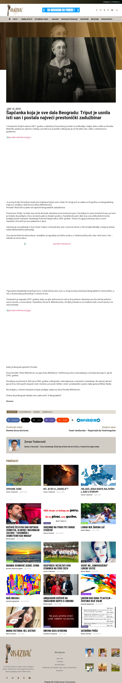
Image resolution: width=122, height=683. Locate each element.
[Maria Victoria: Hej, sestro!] (23, 617)
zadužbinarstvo (47, 412)
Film (45, 485)
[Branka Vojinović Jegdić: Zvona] (23, 552)
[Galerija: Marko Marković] (115, 667)
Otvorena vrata (11, 594)
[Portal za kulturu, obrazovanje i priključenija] (15, 10)
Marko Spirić (10, 539)
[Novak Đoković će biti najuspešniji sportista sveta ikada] (89, 652)
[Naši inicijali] (23, 584)
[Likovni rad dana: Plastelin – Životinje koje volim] (98, 584)
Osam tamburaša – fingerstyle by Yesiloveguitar (92, 430)
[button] (117, 10)
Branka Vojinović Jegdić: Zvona (22, 565)
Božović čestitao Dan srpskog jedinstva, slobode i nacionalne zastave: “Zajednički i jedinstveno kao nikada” (23, 531)
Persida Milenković (25, 412)
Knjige (83, 561)
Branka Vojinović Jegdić (14, 568)
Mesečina (84, 523)
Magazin (9, 485)
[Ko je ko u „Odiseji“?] (60, 475)
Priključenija (10, 523)
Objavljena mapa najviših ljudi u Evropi (97, 490)
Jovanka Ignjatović (12, 601)
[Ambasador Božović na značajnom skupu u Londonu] (60, 584)
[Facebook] (96, 10)
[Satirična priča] (98, 617)
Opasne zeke (14, 489)
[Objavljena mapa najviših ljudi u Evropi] (98, 475)
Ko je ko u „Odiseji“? (55, 489)
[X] (108, 10)
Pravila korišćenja (70, 682)
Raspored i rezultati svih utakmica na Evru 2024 (57, 567)
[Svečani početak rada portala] (102, 667)
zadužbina (36, 412)
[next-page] (11, 499)
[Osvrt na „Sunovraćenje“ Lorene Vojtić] (98, 552)
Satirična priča (89, 630)
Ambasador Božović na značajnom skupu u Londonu (58, 599)
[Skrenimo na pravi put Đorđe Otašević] (60, 513)
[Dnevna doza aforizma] (60, 617)
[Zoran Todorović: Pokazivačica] (115, 652)
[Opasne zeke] (23, 475)
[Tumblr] (104, 10)
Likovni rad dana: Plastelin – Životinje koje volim (96, 599)
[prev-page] (7, 499)
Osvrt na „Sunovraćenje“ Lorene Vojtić (94, 567)
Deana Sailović (48, 533)
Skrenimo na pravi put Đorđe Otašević (59, 528)
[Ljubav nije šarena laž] (98, 513)
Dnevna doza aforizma (17, 430)
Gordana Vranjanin (50, 634)
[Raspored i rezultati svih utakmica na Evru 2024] (60, 552)
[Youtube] (112, 10)
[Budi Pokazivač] (89, 667)
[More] (72, 420)
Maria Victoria (11, 634)
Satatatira (47, 523)
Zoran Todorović (35, 441)
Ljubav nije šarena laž (93, 527)
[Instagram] (100, 10)
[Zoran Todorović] (15, 445)
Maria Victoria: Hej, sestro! (21, 630)
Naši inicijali (12, 598)
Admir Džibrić (85, 530)
